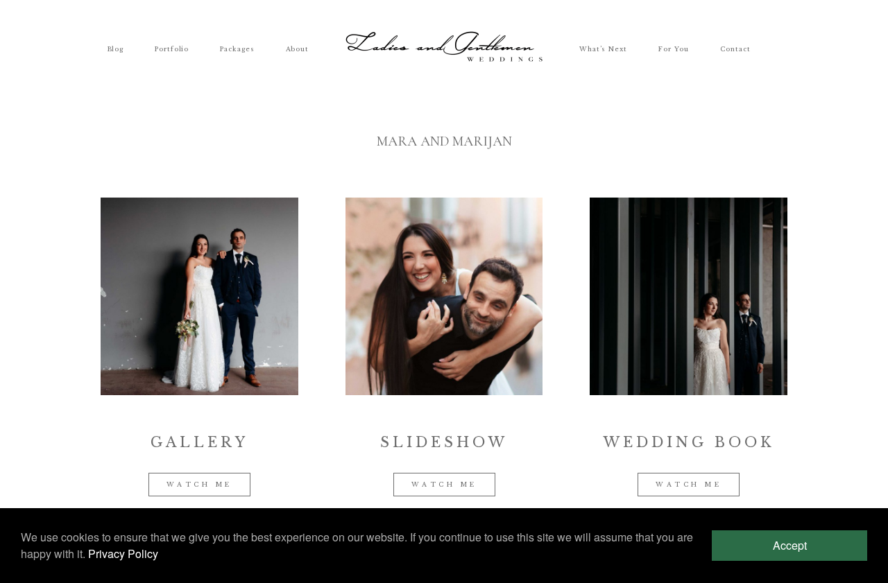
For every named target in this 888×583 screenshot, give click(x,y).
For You (673, 48)
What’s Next (603, 48)
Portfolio (172, 48)
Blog (115, 48)
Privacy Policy (123, 554)
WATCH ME (199, 484)
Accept (790, 545)
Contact (735, 48)
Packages (237, 48)
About (297, 48)
